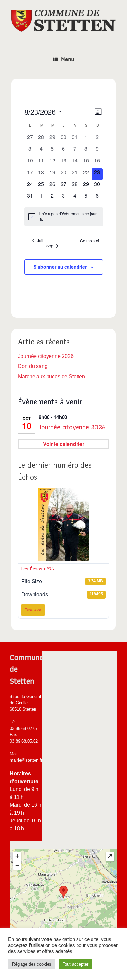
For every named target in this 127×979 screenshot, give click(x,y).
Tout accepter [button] (75, 964)
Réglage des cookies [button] (31, 964)
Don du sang (33, 366)
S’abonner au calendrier (60, 266)
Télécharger (33, 609)
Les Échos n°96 (37, 569)
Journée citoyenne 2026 (46, 356)
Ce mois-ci (89, 240)
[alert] (63, 216)
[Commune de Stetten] (63, 21)
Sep (49, 245)
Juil (40, 240)
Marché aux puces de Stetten (51, 376)
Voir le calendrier (63, 443)
